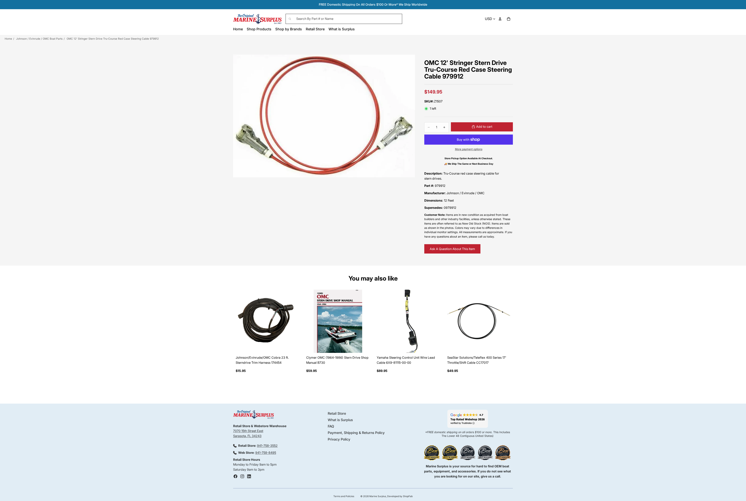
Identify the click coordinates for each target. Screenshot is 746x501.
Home (8, 38)
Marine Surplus (377, 496)
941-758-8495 (265, 453)
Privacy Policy (339, 439)
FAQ (331, 426)
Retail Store (337, 413)
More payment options (468, 149)
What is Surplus (340, 420)
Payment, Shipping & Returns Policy (356, 433)
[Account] (500, 19)
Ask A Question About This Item (452, 249)
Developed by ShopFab (400, 496)
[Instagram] (242, 476)
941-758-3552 (267, 446)
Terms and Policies (343, 496)
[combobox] (343, 19)
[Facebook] (235, 476)
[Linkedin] (249, 476)
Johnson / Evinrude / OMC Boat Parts (39, 38)
